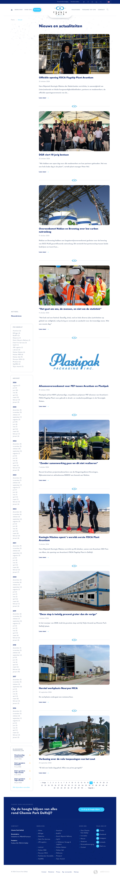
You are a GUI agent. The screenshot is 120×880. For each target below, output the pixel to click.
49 (78, 788)
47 (71, 788)
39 (99, 785)
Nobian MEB (18, 354)
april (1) (15, 730)
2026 (14, 382)
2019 (14, 611)
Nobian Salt (18, 357)
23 (45, 785)
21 (107, 782)
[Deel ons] (101, 2)
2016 (14, 708)
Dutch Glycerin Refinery (21, 340)
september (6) (17, 655)
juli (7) (15, 490)
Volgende (90, 788)
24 (48, 785)
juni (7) (15, 594)
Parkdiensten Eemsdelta (45, 856)
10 (72, 782)
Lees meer (42, 98)
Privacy (58, 872)
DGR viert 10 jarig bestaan (54, 155)
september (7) (17, 417)
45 (65, 788)
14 (84, 782)
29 (65, 785)
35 (86, 785)
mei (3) (15, 728)
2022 (14, 509)
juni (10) (15, 390)
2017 (14, 676)
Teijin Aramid (18, 366)
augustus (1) (16, 453)
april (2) (15, 565)
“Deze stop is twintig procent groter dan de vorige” (68, 614)
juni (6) (15, 458)
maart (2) (16, 732)
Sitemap (76, 872)
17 (94, 782)
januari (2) (16, 703)
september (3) (17, 553)
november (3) (17, 548)
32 (75, 785)
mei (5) (15, 562)
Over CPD (28, 9)
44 (61, 788)
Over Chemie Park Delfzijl (85, 832)
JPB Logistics (18, 347)
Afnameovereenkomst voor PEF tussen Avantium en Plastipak (74, 386)
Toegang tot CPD (89, 9)
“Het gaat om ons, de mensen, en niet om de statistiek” (70, 309)
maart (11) (16, 397)
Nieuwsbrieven (16, 316)
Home (12, 10)
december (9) (17, 546)
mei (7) (15, 426)
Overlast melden (75, 1)
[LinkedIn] (96, 2)
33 (79, 785)
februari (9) (16, 400)
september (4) (17, 519)
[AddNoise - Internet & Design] (105, 873)
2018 (14, 645)
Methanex (59, 853)
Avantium (17, 331)
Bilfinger (16, 333)
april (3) (15, 463)
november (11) (17, 412)
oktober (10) (17, 449)
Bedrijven (18, 9)
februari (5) (16, 468)
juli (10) (15, 422)
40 (103, 785)
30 (69, 785)
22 (42, 785)
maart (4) (16, 601)
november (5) (17, 446)
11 (75, 782)
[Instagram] (92, 2)
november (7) (17, 480)
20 (104, 782)
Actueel (37, 9)
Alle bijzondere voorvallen (21, 787)
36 (89, 785)
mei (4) (15, 528)
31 (72, 785)
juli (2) (15, 592)
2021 (14, 543)
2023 (14, 475)
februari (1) (16, 604)
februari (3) (16, 701)
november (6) (17, 514)
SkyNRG (16, 364)
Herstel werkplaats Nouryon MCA (58, 688)
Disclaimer (51, 872)
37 (92, 785)
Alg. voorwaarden (67, 872)
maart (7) (15, 499)
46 (68, 788)
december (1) (17, 648)
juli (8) (15, 657)
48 (75, 788)
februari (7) (16, 434)
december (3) (17, 478)
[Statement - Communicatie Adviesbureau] (95, 872)
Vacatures (76, 9)
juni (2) (15, 628)
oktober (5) (16, 483)
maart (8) (16, 533)
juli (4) (15, 558)
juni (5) (15, 660)
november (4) (17, 582)
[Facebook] (88, 2)
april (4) (15, 395)
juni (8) (15, 424)
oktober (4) (16, 551)
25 (52, 785)
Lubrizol (16, 350)
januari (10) (16, 672)
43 (58, 788)
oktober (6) (16, 517)
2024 (14, 441)
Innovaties (84, 836)
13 (81, 782)
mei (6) (15, 460)
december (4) (17, 512)
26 (55, 785)
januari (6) (16, 436)
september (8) (17, 687)
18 (97, 782)
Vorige (44, 782)
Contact (101, 9)
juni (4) (15, 526)
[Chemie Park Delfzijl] (60, 9)
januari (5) (16, 402)
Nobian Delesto (19, 352)
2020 (14, 577)
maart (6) (16, 431)
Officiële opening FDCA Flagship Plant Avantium (66, 78)
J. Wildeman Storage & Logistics (63, 843)
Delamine (17, 338)
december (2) (17, 711)
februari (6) (16, 669)
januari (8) (16, 470)
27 (58, 785)
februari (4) (16, 536)
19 (100, 782)
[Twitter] (84, 2)
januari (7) (16, 572)
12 (78, 782)
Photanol (17, 362)
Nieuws (83, 838)
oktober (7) (16, 415)
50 (82, 788)
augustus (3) (16, 419)
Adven (40, 830)
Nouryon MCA (18, 359)
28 (62, 785)
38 (96, 785)
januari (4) (16, 538)
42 (54, 788)
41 (106, 785)
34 (82, 785)
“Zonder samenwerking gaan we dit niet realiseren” (68, 463)
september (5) (17, 451)
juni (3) (15, 691)
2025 (14, 407)
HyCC (16, 345)
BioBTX (16, 335)
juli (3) (15, 388)
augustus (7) (16, 385)
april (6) (15, 599)
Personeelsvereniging (62, 1)
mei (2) (15, 596)
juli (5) (15, 456)
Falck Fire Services (20, 343)
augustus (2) (16, 623)
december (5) (17, 410)
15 (87, 782)
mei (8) (15, 392)
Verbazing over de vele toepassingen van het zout (67, 759)
